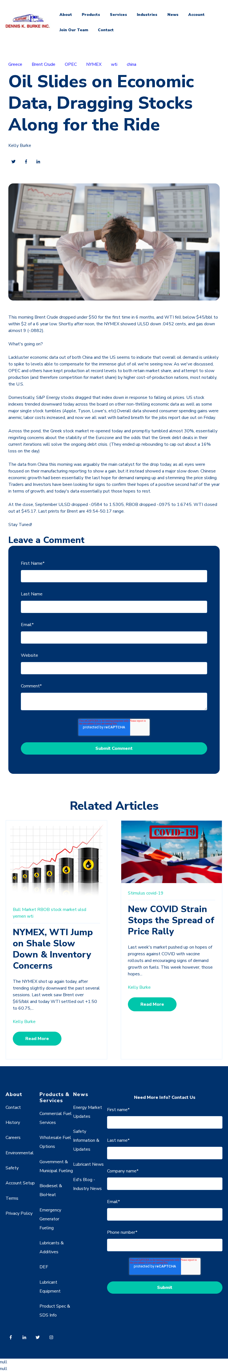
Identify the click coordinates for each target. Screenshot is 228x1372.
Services (118, 14)
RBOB (43, 909)
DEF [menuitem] (43, 1267)
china (131, 64)
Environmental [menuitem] (20, 1153)
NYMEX (93, 64)
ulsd (82, 909)
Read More (37, 1039)
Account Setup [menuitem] (20, 1183)
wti (114, 64)
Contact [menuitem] (13, 1107)
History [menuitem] (13, 1122)
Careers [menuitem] (13, 1138)
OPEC (71, 64)
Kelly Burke (19, 145)
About (66, 14)
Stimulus (136, 893)
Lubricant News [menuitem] (88, 1164)
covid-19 (154, 893)
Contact (106, 30)
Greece (15, 64)
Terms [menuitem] (12, 1198)
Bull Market (24, 909)
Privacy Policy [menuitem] (19, 1213)
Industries (147, 14)
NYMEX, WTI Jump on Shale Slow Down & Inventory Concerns (53, 949)
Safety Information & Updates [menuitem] (86, 1140)
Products (91, 14)
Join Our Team (74, 30)
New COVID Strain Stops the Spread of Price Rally (171, 920)
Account (196, 14)
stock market (64, 909)
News (173, 14)
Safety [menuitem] (12, 1168)
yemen (19, 916)
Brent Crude (43, 64)
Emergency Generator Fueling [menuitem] (50, 1219)
